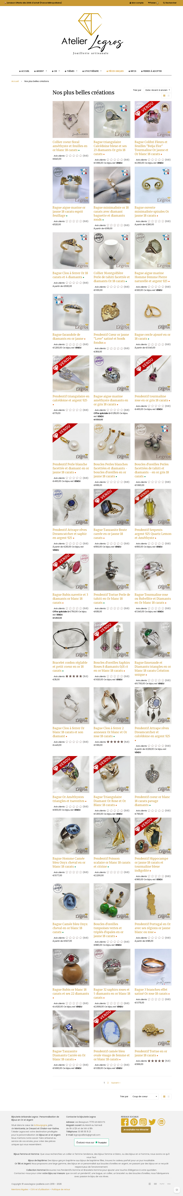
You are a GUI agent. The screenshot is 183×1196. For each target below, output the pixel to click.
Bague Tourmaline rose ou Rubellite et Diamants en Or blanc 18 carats (153, 598)
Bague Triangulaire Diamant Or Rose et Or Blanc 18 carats (110, 801)
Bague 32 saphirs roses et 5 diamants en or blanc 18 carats (112, 993)
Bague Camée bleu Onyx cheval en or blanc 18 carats (70, 928)
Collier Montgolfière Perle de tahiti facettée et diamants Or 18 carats (112, 277)
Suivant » (115, 1082)
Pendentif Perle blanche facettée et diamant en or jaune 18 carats (71, 468)
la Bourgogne (40, 1125)
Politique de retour (61, 1189)
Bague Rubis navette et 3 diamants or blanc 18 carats (70, 598)
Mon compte (138, 3)
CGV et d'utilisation (39, 1189)
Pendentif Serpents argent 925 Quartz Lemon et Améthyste (153, 534)
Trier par (137, 90)
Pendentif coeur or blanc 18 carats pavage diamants (152, 801)
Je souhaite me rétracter (136, 1129)
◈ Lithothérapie (90, 71)
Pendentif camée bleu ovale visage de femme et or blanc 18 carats (112, 1055)
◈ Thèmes (70, 71)
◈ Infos (132, 71)
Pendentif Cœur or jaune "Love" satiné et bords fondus (111, 338)
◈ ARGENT (39, 71)
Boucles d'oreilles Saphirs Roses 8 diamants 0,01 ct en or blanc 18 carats (112, 666)
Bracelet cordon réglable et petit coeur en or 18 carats (70, 666)
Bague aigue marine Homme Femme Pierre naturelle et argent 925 (151, 277)
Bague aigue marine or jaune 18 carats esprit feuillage (69, 211)
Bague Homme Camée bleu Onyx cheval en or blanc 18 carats (69, 862)
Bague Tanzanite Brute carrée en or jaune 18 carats (110, 534)
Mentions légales (19, 1189)
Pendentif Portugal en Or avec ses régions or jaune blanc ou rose (153, 928)
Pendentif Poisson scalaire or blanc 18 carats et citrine (112, 862)
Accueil (15, 81)
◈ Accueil (24, 71)
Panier (154, 3)
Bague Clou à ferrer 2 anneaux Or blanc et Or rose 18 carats (110, 732)
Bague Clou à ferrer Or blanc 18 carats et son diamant (68, 732)
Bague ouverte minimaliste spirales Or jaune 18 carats (152, 211)
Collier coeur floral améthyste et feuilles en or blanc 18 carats (70, 146)
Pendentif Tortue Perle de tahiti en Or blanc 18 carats (112, 598)
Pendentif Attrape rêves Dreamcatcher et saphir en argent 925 (70, 534)
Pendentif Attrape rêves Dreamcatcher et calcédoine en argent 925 (152, 732)
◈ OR (54, 71)
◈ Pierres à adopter (151, 71)
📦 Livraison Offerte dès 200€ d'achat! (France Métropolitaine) (33, 3)
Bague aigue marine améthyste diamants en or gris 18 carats (111, 400)
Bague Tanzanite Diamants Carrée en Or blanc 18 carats (69, 1055)
